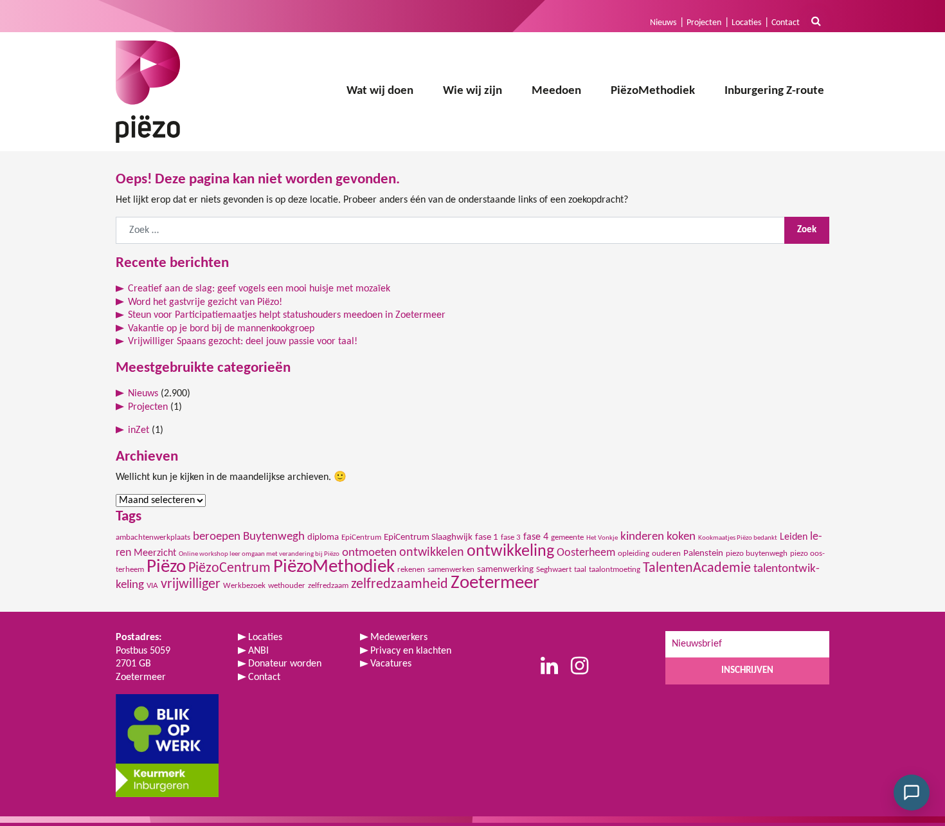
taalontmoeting (614, 569)
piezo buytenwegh (757, 553)
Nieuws (663, 23)
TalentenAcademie (697, 568)
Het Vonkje (602, 538)
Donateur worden (284, 664)
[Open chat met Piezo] (912, 793)
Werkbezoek (244, 586)
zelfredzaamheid (399, 584)
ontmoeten (369, 553)
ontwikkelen (431, 552)
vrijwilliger (191, 584)
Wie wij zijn (472, 91)
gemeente (567, 537)
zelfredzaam (328, 586)
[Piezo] (148, 92)
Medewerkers (399, 637)
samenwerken (451, 569)
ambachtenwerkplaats (153, 537)
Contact (785, 23)
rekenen (411, 569)
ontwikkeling (510, 552)
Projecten (704, 23)
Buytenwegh (274, 537)
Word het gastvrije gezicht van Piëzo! (205, 302)
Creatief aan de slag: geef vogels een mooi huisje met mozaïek (259, 289)
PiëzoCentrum (229, 568)
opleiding (633, 553)
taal (580, 569)
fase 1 (486, 537)
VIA (152, 586)
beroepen (216, 537)
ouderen (666, 553)
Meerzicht (155, 553)
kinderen (642, 537)
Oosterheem (586, 552)
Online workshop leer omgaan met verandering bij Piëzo (259, 554)
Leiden (793, 537)
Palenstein (703, 553)
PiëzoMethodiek (653, 91)
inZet (138, 430)
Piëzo (166, 567)
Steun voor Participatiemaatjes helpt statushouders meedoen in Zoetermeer (287, 315)
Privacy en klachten (410, 651)
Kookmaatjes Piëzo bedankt (737, 538)
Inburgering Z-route (774, 91)
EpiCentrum (361, 537)
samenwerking (505, 569)
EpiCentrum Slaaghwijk (428, 537)
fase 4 (535, 537)
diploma (323, 537)
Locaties (746, 23)
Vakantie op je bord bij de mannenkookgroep (221, 329)
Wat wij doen (379, 91)
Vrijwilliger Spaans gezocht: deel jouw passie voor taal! (242, 341)
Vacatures (390, 664)
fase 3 (511, 537)
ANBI (258, 651)
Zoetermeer (495, 583)
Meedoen (556, 91)
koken (681, 537)
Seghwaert (554, 569)
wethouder (286, 586)
